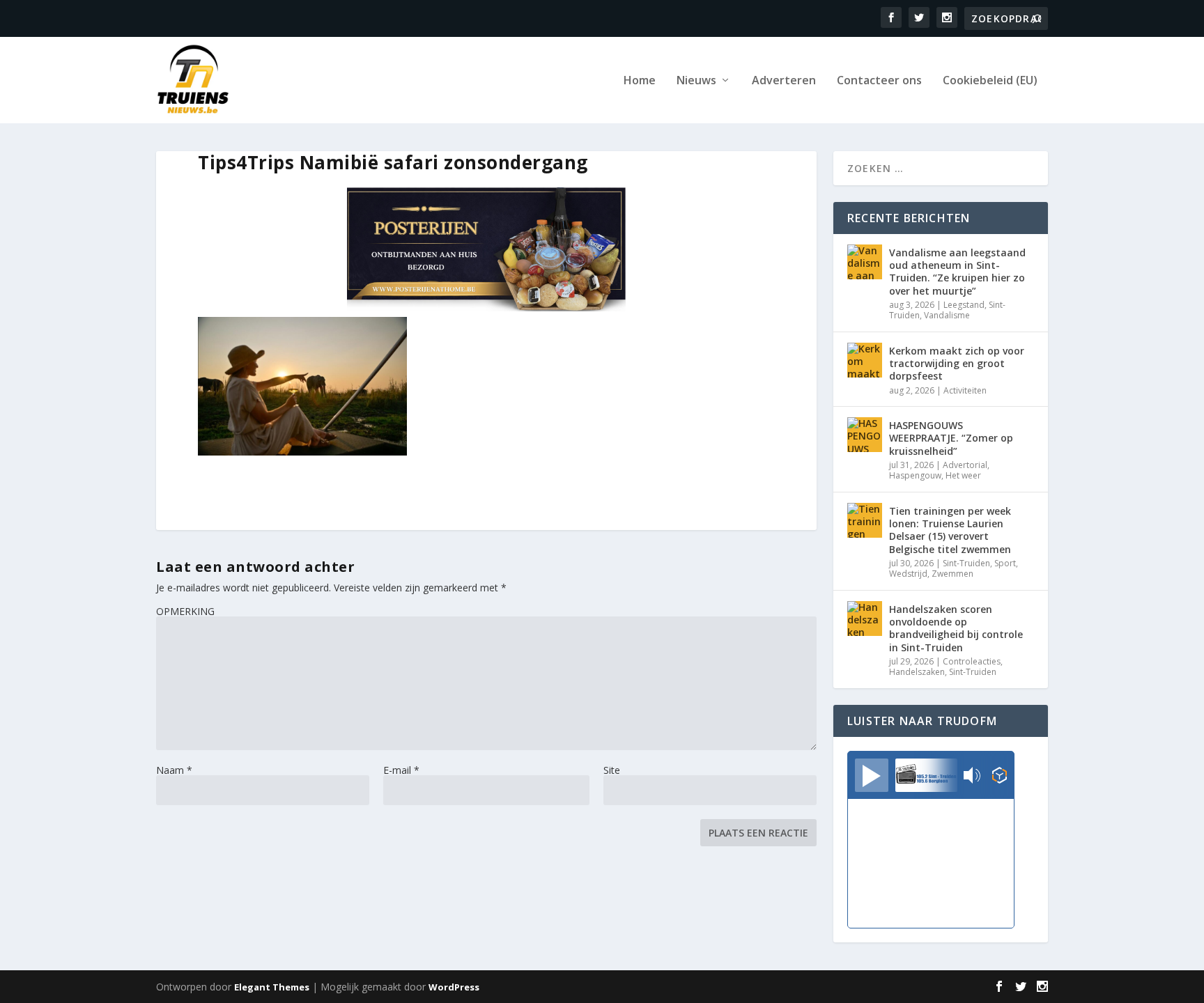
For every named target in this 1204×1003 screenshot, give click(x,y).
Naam (174, 770)
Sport (1005, 563)
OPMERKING (185, 611)
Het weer (963, 475)
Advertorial (965, 465)
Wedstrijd (908, 574)
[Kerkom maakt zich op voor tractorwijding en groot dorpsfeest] (864, 360)
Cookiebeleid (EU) (990, 81)
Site (611, 770)
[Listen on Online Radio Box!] (999, 776)
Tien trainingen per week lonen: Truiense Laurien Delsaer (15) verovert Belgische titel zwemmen (950, 530)
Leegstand (964, 305)
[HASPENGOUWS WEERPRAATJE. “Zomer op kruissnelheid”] (864, 434)
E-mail (401, 770)
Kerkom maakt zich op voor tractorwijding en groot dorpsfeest (956, 363)
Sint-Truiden (966, 563)
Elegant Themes (271, 987)
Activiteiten (965, 390)
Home (640, 81)
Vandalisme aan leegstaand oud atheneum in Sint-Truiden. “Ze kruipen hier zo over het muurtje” (957, 271)
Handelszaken (917, 672)
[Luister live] (871, 775)
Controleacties (972, 661)
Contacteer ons (879, 81)
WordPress (454, 987)
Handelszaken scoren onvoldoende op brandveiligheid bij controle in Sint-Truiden (956, 628)
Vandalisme (947, 315)
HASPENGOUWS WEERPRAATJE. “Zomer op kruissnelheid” (951, 438)
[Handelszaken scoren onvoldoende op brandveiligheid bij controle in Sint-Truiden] (864, 618)
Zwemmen (952, 574)
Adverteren (784, 81)
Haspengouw (915, 475)
